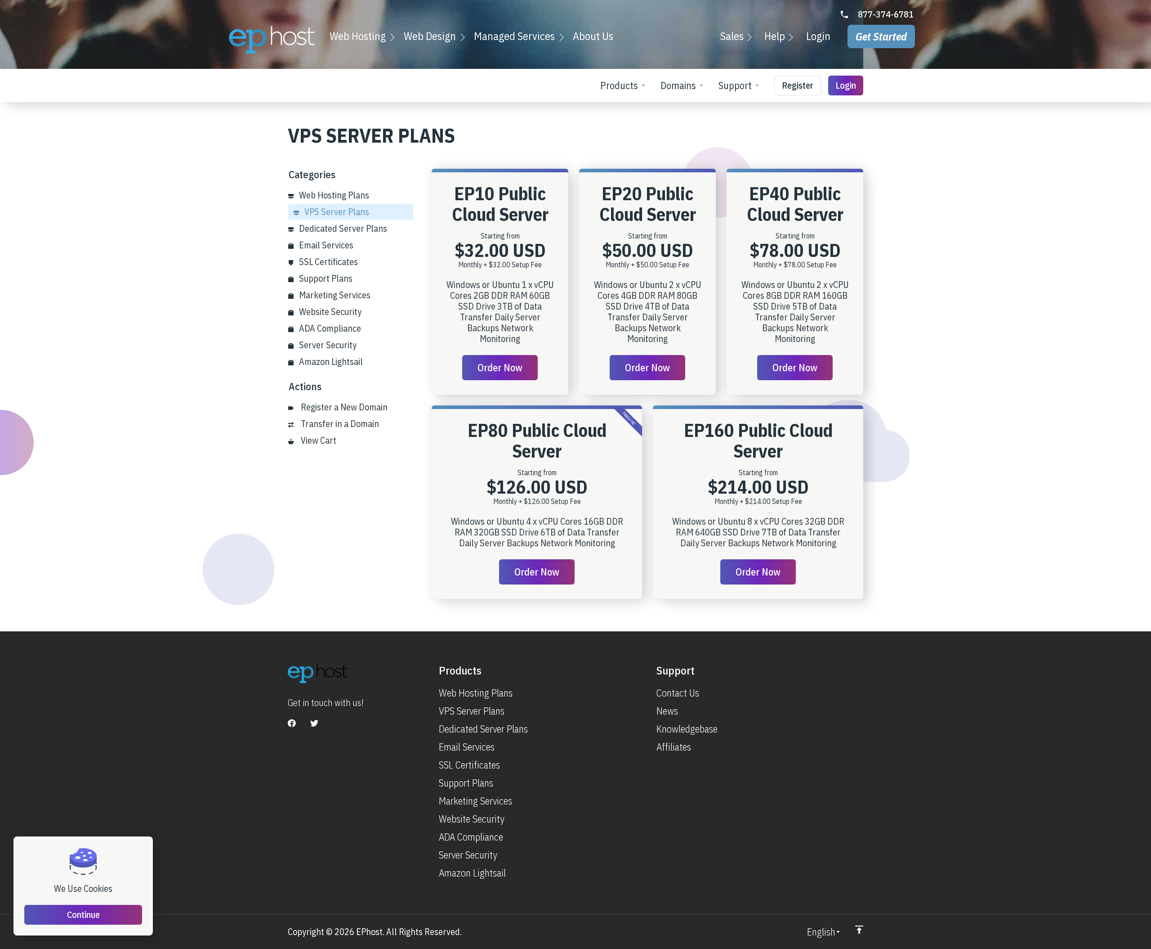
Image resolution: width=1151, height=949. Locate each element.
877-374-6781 (886, 14)
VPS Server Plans (336, 212)
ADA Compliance (329, 328)
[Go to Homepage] (272, 40)
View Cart (316, 440)
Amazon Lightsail (330, 361)
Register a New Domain (342, 407)
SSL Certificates (327, 262)
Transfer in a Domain (338, 424)
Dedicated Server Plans (342, 228)
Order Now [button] (499, 367)
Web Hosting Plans (333, 195)
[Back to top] (859, 929)
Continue (83, 915)
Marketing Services (333, 295)
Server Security (327, 345)
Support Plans (324, 278)
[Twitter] (314, 723)
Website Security (329, 312)
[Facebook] (292, 723)
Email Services (325, 245)
